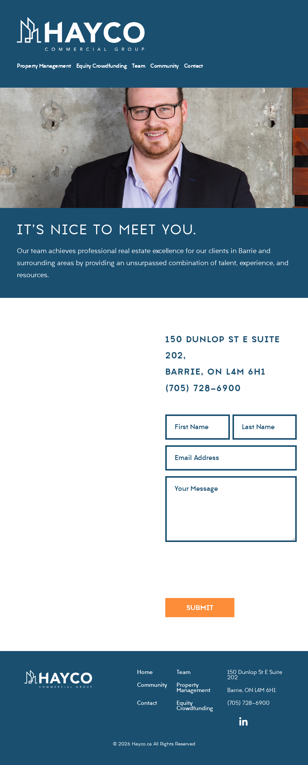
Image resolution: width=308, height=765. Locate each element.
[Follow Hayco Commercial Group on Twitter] (267, 722)
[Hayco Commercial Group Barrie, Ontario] (81, 34)
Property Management (44, 66)
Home (145, 672)
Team (138, 66)
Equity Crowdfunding (101, 66)
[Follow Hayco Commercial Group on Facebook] (255, 722)
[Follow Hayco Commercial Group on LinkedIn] (243, 722)
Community (164, 66)
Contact (193, 66)
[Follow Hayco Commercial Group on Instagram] (231, 722)
